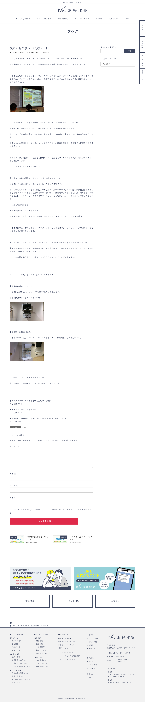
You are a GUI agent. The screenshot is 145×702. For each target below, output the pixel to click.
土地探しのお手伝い (19, 663)
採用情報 (90, 674)
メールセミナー (93, 668)
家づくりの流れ (93, 638)
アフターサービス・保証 (21, 666)
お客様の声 (113, 19)
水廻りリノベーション (66, 645)
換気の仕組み (41, 650)
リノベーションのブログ (67, 659)
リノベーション (81, 19)
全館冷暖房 (40, 647)
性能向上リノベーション (67, 638)
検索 (129, 51)
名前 (13, 474)
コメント (15, 446)
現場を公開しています (20, 676)
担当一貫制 (16, 657)
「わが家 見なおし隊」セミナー (81, 537)
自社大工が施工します (20, 673)
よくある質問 (92, 641)
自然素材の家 (41, 660)
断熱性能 (39, 644)
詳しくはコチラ (16, 403)
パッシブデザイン (43, 653)
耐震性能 (39, 641)
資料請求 (90, 658)
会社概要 (15, 644)
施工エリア (16, 682)
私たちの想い (17, 641)
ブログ (126, 19)
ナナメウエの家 (42, 663)
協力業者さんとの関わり (21, 679)
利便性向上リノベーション (68, 641)
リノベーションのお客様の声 (69, 656)
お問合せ (90, 661)
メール (14, 485)
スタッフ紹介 (17, 650)
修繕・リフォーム (65, 648)
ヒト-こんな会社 (22, 19)
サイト (12, 497)
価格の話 (90, 635)
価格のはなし (63, 19)
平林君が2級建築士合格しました (37, 538)
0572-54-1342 (121, 652)
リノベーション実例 (65, 652)
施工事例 (99, 19)
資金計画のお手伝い (19, 660)
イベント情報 (92, 665)
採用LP (89, 677)
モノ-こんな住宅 (43, 19)
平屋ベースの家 (42, 666)
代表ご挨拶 (16, 647)
